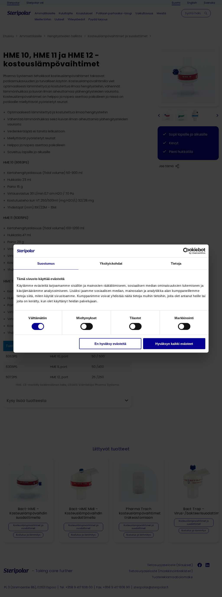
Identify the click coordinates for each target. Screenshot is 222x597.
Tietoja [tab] (176, 263)
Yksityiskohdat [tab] (111, 263)
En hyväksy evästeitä (110, 344)
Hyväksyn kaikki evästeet (174, 344)
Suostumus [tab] (46, 263)
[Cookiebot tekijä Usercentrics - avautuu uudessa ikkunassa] (186, 251)
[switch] (86, 326)
